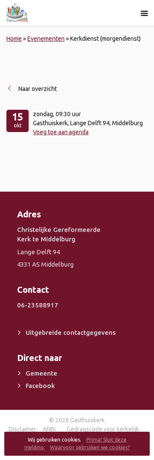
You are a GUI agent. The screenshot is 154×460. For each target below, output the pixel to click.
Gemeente (41, 373)
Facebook (40, 385)
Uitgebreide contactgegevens (71, 332)
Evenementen (46, 38)
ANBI (49, 429)
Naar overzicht (37, 88)
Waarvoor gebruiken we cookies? (90, 447)
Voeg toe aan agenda (61, 132)
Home (14, 38)
